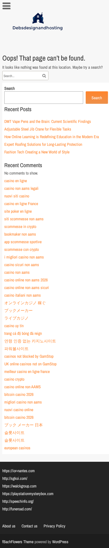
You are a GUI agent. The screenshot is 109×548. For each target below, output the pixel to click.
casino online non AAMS (22, 387)
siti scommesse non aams (24, 219)
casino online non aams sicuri (26, 287)
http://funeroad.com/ (17, 509)
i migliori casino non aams (24, 257)
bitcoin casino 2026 (18, 394)
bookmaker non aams (20, 234)
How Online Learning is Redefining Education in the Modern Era (51, 136)
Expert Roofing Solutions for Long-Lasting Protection (43, 144)
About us (8, 526)
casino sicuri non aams (21, 264)
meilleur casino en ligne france (27, 371)
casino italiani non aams (22, 295)
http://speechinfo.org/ (18, 501)
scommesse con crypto (21, 249)
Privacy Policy (54, 526)
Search (9, 88)
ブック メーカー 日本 (23, 425)
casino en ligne (15, 180)
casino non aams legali (21, 188)
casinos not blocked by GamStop (28, 356)
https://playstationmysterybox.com (27, 493)
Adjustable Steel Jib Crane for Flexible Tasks (37, 129)
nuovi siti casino (16, 196)
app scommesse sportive (23, 241)
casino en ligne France (21, 203)
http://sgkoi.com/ (14, 478)
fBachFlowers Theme (17, 541)
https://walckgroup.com (19, 486)
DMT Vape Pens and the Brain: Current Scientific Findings (47, 121)
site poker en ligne (18, 211)
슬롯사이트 (14, 432)
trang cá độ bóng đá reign (23, 333)
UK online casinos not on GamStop (30, 364)
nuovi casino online (18, 409)
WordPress (60, 541)
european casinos (17, 448)
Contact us (30, 526)
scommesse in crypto (20, 226)
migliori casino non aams (23, 402)
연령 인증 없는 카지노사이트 (30, 341)
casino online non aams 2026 (26, 280)
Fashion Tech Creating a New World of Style (36, 152)
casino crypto (14, 379)
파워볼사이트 (16, 348)
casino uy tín (14, 325)
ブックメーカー (18, 310)
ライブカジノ (16, 318)
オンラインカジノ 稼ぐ (25, 303)
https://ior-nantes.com (18, 470)
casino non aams (17, 272)
